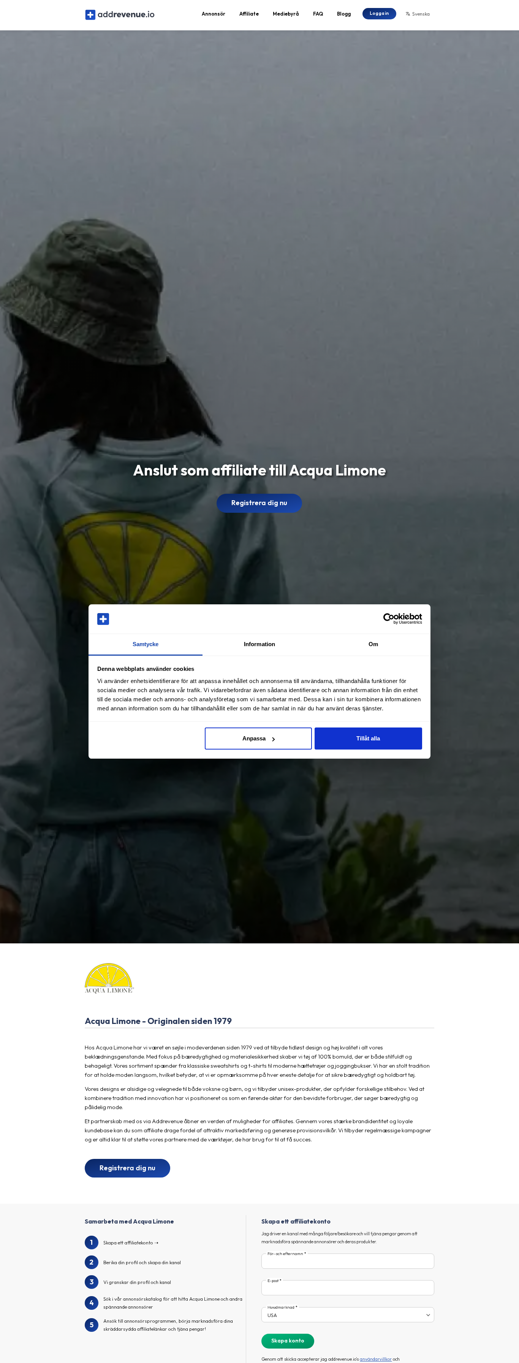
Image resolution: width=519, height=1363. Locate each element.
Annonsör (213, 14)
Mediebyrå (286, 14)
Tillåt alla (368, 738)
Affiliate (249, 14)
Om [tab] (373, 644)
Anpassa (254, 738)
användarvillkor (376, 1359)
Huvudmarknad (280, 1307)
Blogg (344, 14)
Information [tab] (259, 644)
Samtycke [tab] (146, 644)
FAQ (318, 14)
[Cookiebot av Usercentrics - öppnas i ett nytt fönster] (389, 619)
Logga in (379, 13)
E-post (272, 1280)
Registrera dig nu (259, 502)
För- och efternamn (285, 1253)
